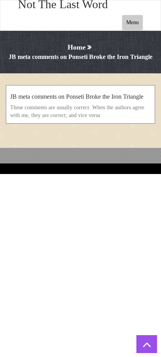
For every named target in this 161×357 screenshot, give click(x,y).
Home (77, 47)
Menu (132, 22)
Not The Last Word (63, 4)
